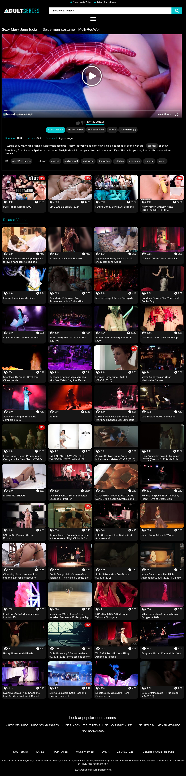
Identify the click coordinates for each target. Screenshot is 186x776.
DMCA (105, 751)
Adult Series (86, 770)
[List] (93, 19)
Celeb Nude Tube (82, 2)
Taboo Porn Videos (106, 2)
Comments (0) (128, 129)
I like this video (78, 123)
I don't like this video (82, 123)
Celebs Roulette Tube (158, 751)
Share (112, 129)
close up (149, 161)
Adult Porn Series (21, 161)
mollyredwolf (71, 161)
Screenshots (96, 129)
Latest (41, 751)
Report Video (76, 129)
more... (162, 161)
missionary (134, 161)
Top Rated (61, 751)
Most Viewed (85, 751)
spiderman (88, 161)
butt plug (119, 161)
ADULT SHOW (20, 751)
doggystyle (104, 161)
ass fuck (152, 146)
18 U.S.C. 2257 (126, 751)
